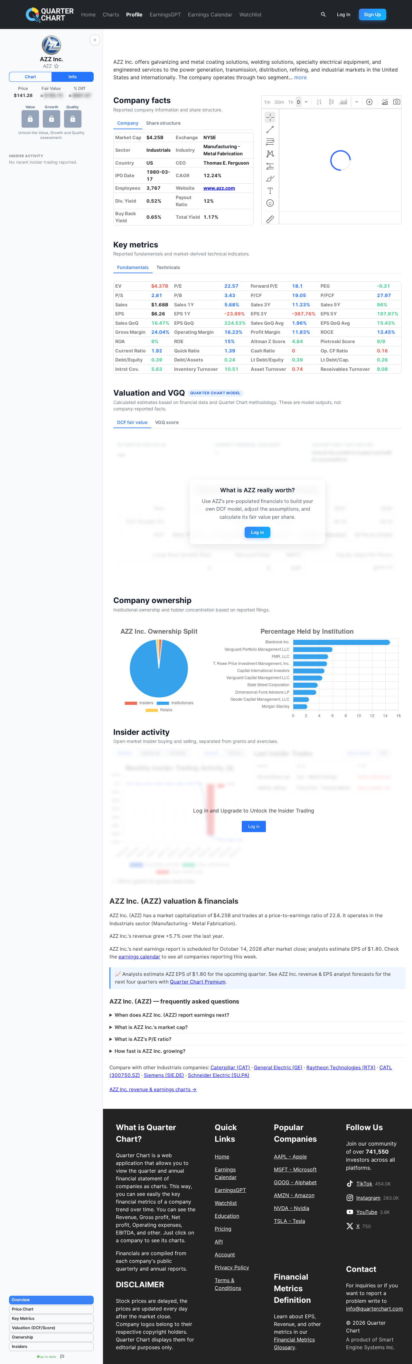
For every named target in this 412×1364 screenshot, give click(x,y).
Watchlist (250, 14)
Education (227, 1216)
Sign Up (372, 14)
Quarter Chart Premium (197, 982)
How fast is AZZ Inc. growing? (150, 1051)
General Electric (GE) (278, 1067)
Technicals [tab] (168, 267)
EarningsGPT (165, 14)
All (383, 753)
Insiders (19, 1346)
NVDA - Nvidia (291, 1208)
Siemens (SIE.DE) (164, 1075)
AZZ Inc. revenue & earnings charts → (153, 1089)
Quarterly (151, 753)
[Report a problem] (62, 1356)
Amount (211, 753)
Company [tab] (127, 123)
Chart (30, 76)
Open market (359, 753)
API (219, 1241)
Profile (134, 14)
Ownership (22, 1337)
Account (225, 1254)
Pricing (223, 1228)
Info (73, 76)
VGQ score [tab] (167, 422)
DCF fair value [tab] (132, 422)
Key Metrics (23, 1318)
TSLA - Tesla (289, 1221)
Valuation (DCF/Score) (33, 1327)
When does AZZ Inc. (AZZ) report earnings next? (172, 1015)
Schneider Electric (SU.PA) (218, 1075)
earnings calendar (139, 957)
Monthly (124, 753)
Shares (235, 753)
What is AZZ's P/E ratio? (143, 1039)
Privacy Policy (232, 1267)
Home (88, 14)
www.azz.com (219, 188)
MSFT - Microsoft (295, 1169)
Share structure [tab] (163, 123)
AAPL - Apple (290, 1156)
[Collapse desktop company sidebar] (95, 40)
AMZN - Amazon (294, 1195)
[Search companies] (323, 14)
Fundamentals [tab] (133, 267)
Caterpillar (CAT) (230, 1067)
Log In (343, 14)
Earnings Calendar (210, 14)
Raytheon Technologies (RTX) (341, 1067)
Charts (111, 14)
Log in (257, 532)
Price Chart (22, 1309)
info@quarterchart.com (374, 1308)
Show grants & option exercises (156, 881)
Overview (21, 1299)
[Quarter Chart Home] (50, 14)
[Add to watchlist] (56, 66)
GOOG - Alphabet (295, 1182)
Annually (177, 753)
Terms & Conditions (228, 1284)
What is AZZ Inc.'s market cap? (151, 1027)
